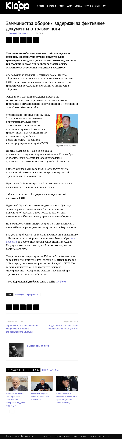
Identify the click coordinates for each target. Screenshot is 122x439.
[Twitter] (16, 40)
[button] (112, 6)
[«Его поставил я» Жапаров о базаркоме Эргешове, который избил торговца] (67, 383)
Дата (69, 6)
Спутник (88, 6)
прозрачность (33, 294)
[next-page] (12, 411)
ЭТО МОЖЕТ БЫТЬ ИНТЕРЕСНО (23, 370)
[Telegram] (29, 40)
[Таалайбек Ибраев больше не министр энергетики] (42, 383)
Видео (61, 6)
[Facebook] (9, 40)
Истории (51, 6)
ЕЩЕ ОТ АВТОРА (50, 370)
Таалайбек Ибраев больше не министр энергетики (40, 397)
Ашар (97, 6)
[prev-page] (8, 411)
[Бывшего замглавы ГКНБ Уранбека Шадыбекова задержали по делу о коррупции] (17, 383)
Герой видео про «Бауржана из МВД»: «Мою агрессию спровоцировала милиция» (22, 328)
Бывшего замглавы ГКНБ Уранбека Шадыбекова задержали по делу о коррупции (15, 400)
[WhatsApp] (36, 40)
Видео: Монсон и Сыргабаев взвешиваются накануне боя (63, 327)
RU (104, 6)
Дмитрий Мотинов (17, 33)
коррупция (19, 294)
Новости (40, 6)
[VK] (23, 40)
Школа (78, 6)
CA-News (61, 281)
